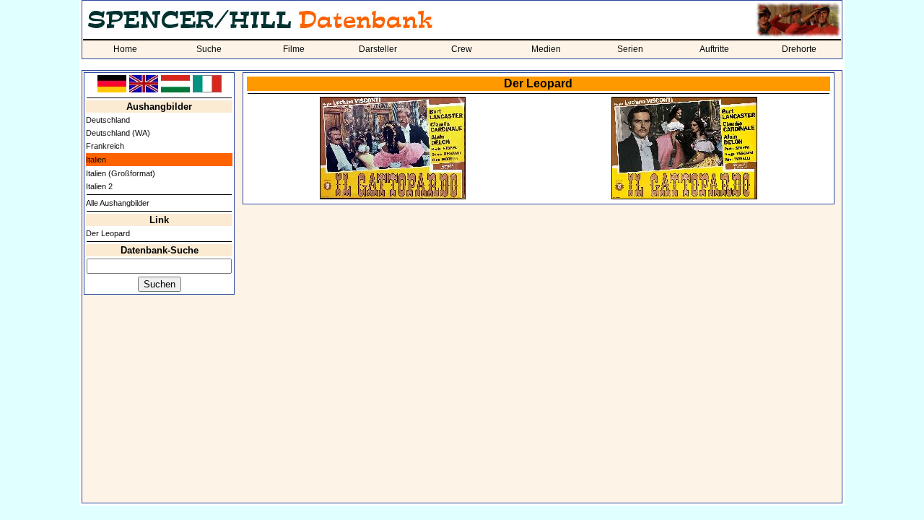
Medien (546, 49)
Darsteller (378, 49)
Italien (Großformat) (120, 173)
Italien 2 (99, 186)
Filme (294, 49)
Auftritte (714, 49)
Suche (209, 49)
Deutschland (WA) (118, 133)
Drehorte (799, 49)
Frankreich (105, 146)
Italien (96, 159)
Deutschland (108, 120)
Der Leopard (108, 233)
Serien (630, 49)
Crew (461, 49)
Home (125, 49)
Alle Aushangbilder (117, 203)
